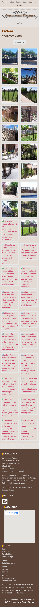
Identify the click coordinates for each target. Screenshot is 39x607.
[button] (18, 22)
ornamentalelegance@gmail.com (14, 471)
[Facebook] (4, 501)
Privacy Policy (16, 602)
